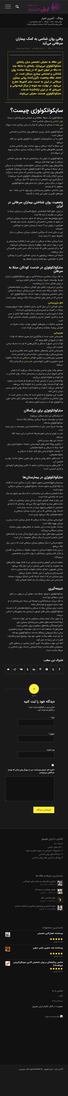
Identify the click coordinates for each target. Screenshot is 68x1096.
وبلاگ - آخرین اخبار (52, 18)
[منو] (9, 6)
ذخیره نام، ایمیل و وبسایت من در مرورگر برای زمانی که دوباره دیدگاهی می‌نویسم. (31, 771)
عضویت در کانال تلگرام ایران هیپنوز (47, 1006)
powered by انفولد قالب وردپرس (31, 1069)
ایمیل (51, 734)
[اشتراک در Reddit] (15, 669)
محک (47, 283)
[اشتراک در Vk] (21, 669)
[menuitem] (16, 6)
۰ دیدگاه (50, 48)
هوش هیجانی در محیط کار (45, 889)
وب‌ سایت (50, 750)
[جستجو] (16, 6)
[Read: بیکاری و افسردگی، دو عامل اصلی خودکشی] (60, 883)
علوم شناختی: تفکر (48, 897)
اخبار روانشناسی (37, 48)
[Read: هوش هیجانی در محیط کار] (60, 891)
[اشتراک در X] (53, 669)
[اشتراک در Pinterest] (40, 669)
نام (52, 717)
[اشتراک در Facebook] (59, 669)
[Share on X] (47, 669)
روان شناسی (57, 121)
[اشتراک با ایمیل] (8, 669)
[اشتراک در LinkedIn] (34, 669)
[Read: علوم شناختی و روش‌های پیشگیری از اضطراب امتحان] (60, 908)
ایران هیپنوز (20, 48)
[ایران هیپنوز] (40, 6)
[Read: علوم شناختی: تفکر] (60, 900)
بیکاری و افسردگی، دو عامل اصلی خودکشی (39, 881)
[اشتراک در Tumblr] (27, 669)
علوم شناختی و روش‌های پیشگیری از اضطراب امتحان (35, 906)
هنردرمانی (28, 361)
